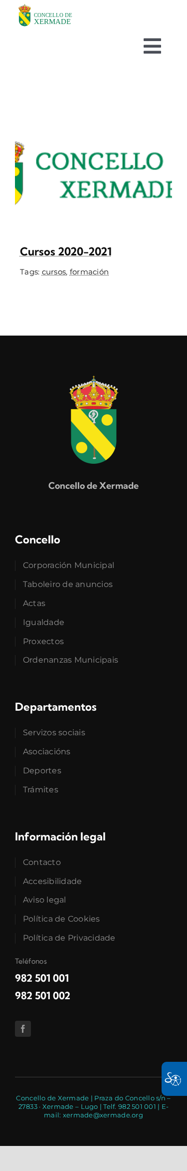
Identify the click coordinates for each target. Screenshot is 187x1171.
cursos (54, 271)
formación (89, 271)
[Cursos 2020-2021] (93, 117)
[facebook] (23, 1029)
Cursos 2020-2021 (66, 251)
